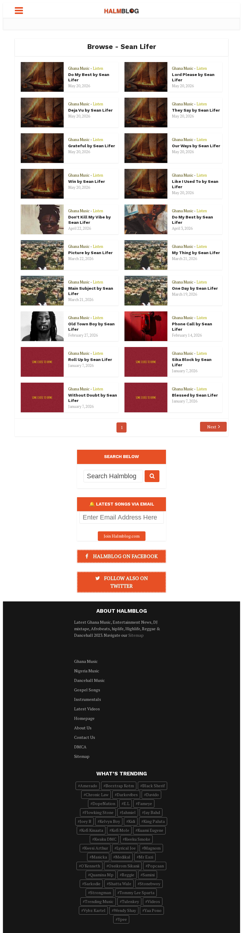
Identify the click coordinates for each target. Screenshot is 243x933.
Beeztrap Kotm (119, 785)
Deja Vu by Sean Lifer (90, 110)
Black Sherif (153, 785)
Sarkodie (92, 883)
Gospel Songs (87, 690)
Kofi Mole (120, 830)
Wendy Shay (125, 910)
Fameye (145, 803)
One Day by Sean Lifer (195, 288)
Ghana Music (78, 68)
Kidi (131, 821)
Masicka (99, 857)
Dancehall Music (89, 680)
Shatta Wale (120, 883)
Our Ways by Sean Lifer (196, 145)
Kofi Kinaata (92, 830)
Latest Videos (87, 709)
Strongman (100, 892)
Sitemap (136, 635)
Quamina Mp (101, 874)
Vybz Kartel (94, 910)
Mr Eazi (146, 857)
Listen (98, 68)
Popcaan (156, 866)
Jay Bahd (152, 812)
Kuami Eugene (150, 830)
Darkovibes (127, 794)
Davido (152, 794)
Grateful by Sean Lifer (91, 145)
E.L (127, 803)
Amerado (88, 785)
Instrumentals (87, 699)
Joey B (85, 821)
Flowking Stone (98, 812)
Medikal (122, 857)
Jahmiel (129, 812)
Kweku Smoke (137, 839)
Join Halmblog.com (122, 536)
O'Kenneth (90, 866)
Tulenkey (130, 901)
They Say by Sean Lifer (196, 110)
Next (211, 427)
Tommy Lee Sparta (136, 892)
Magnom (152, 848)
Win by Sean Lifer (86, 181)
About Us (83, 728)
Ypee (122, 919)
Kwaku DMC (105, 839)
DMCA (80, 747)
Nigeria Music (86, 671)
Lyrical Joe (126, 848)
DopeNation (103, 803)
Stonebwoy (150, 883)
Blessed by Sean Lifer (195, 395)
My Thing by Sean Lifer (196, 252)
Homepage (84, 718)
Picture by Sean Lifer (90, 252)
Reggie (128, 874)
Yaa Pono (153, 910)
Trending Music (99, 901)
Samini (149, 874)
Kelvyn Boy (110, 821)
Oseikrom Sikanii (123, 866)
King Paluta (154, 821)
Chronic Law (97, 794)
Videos (153, 901)
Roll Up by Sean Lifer (90, 359)
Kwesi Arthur (96, 848)
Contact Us (84, 737)
